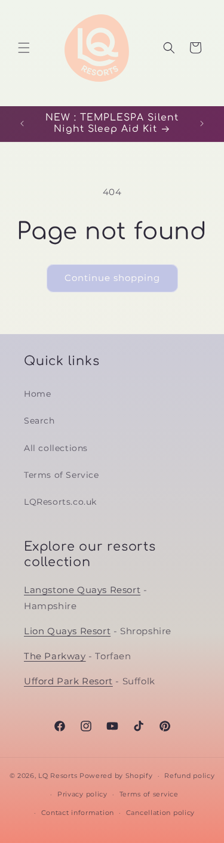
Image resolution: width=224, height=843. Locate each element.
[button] (24, 48)
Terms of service (149, 794)
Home (37, 393)
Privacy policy (82, 794)
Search (39, 420)
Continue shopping (112, 277)
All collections (56, 448)
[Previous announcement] (22, 123)
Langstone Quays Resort (82, 589)
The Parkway (55, 656)
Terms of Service (61, 475)
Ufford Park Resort (68, 681)
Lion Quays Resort (67, 631)
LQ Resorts (57, 775)
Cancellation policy (160, 812)
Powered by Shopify (116, 775)
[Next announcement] (202, 123)
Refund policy (189, 775)
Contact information (77, 812)
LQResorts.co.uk (60, 501)
